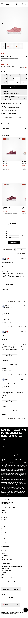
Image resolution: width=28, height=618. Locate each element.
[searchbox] (8, 249)
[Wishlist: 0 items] (22, 4)
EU (8, 71)
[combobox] (21, 253)
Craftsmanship (4, 555)
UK (11, 71)
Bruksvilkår (4, 572)
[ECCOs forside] (7, 4)
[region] (14, 230)
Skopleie (3, 536)
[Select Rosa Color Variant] (7, 46)
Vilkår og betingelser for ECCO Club (7, 578)
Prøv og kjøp (24, 97)
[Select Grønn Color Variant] (12, 46)
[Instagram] (5, 597)
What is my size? (23, 71)
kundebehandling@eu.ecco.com (9, 519)
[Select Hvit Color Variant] (3, 46)
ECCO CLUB (4, 103)
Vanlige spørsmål (5, 528)
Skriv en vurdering (14, 242)
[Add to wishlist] (26, 57)
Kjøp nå (21, 1)
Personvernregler (5, 568)
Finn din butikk (4, 532)
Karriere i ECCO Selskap (7, 559)
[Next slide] (24, 23)
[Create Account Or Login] (19, 4)
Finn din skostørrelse (6, 540)
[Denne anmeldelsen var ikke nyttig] (24, 301)
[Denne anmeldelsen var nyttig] (21, 301)
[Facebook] (2, 597)
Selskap (3, 553)
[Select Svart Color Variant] (21, 46)
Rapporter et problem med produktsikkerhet (7, 545)
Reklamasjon (4, 534)
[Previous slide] (2, 23)
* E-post (3, 439)
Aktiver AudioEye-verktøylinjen (8, 581)
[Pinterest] (12, 597)
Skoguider (3, 538)
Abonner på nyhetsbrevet (14, 455)
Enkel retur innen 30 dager (9, 113)
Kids (6, 8)
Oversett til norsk (7, 322)
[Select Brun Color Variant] (16, 46)
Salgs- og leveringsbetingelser (6, 575)
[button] (14, 92)
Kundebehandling (5, 526)
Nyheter (3, 557)
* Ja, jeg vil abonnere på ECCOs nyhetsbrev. (13, 459)
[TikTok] (7, 597)
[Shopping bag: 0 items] (26, 4)
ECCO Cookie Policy (6, 570)
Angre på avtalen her (6, 542)
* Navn (2, 446)
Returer (3, 530)
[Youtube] (9, 597)
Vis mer (4, 297)
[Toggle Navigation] (2, 4)
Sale (2, 8)
